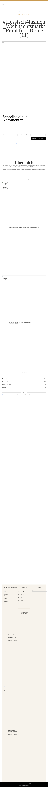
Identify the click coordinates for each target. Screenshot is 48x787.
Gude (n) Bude (41, 171)
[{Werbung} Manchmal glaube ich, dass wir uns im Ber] (35, 557)
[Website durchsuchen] (44, 4)
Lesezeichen (20, 606)
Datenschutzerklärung (22, 783)
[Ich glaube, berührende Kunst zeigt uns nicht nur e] (35, 530)
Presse (19, 603)
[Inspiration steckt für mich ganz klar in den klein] (35, 499)
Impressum (15, 783)
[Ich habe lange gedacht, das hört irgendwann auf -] (13, 552)
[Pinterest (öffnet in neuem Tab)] (40, 4)
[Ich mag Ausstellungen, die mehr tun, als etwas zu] (13, 578)
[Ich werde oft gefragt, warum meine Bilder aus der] (13, 526)
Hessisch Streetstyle (5, 381)
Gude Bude (4, 375)
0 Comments (16, 228)
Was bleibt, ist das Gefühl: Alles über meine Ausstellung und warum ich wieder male (24, 227)
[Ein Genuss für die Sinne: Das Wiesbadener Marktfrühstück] (5, 322)
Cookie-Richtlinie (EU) (30, 783)
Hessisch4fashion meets (6, 384)
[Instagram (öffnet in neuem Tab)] (41, 4)
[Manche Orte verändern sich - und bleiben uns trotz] (13, 505)
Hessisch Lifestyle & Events (7, 378)
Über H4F (4, 387)
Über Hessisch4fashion (22, 591)
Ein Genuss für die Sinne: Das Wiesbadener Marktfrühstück (19, 322)
